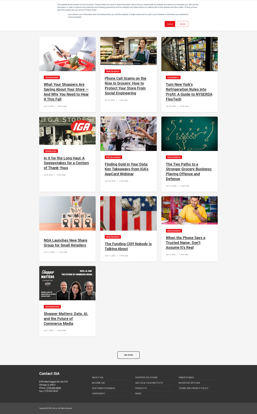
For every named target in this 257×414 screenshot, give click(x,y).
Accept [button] (170, 24)
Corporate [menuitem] (98, 393)
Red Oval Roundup (113, 157)
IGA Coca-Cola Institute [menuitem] (149, 383)
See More (128, 355)
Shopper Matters (52, 306)
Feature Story (51, 151)
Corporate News (51, 77)
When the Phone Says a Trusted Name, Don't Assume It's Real (185, 243)
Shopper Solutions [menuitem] (146, 377)
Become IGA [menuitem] (98, 383)
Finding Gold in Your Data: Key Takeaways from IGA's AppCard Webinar (126, 169)
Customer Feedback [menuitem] (103, 388)
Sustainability (173, 77)
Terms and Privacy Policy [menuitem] (193, 388)
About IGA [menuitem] (98, 377)
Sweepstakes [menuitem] (186, 377)
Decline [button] (183, 24)
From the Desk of (112, 71)
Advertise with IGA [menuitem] (189, 383)
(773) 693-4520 (53, 388)
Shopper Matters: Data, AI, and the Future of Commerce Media (66, 319)
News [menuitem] (138, 393)
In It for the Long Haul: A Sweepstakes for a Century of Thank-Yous (66, 163)
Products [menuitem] (141, 388)
